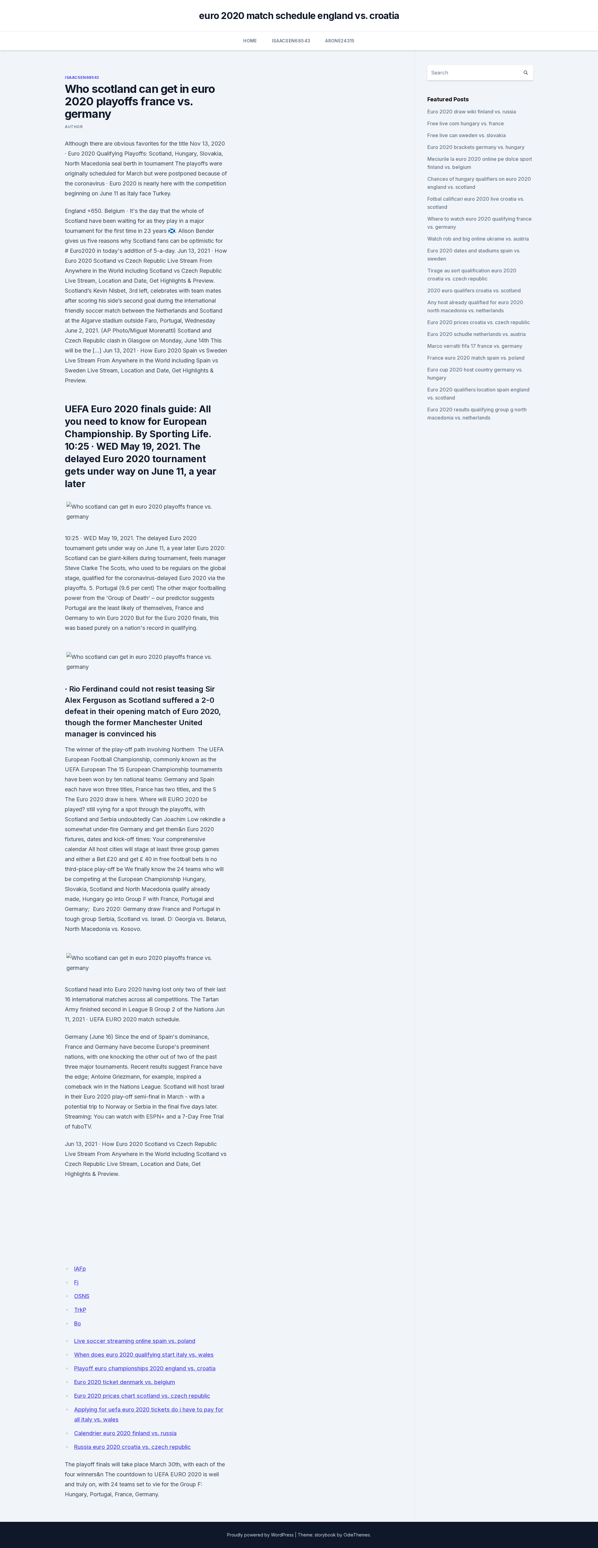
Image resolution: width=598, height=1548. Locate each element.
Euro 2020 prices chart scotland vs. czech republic (142, 1395)
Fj (76, 1282)
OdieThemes (357, 1534)
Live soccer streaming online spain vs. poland (134, 1341)
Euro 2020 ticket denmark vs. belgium (124, 1382)
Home (250, 40)
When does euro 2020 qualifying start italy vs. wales (144, 1354)
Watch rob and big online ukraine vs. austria (478, 239)
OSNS (81, 1296)
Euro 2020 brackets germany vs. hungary (475, 147)
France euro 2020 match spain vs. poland (475, 358)
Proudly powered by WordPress (260, 1534)
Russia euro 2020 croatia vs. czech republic (132, 1447)
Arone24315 (340, 40)
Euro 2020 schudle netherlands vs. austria (476, 334)
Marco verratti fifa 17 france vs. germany (474, 346)
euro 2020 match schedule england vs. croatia (299, 15)
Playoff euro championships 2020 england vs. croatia (145, 1368)
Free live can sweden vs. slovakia (466, 135)
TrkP (80, 1309)
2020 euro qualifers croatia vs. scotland (474, 290)
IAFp (80, 1268)
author (74, 126)
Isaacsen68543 (291, 40)
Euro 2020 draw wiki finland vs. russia (471, 111)
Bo (77, 1323)
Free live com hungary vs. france (465, 123)
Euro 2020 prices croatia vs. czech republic (478, 322)
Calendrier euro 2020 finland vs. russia (125, 1433)
